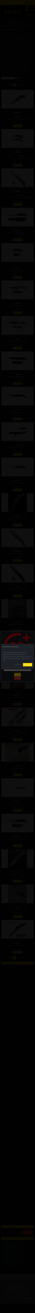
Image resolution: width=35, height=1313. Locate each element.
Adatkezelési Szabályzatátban (21, 658)
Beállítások (18, 664)
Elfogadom (28, 664)
